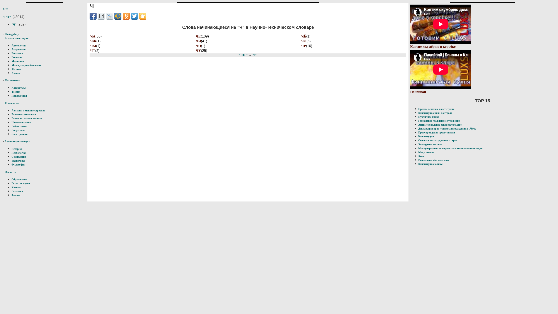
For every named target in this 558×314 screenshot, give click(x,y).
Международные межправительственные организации (450, 148)
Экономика (18, 160)
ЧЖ (93, 41)
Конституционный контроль (435, 112)
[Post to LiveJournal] (109, 16)
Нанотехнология (21, 122)
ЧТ (92, 51)
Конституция (426, 136)
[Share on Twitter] (134, 16)
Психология (19, 152)
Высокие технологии (24, 114)
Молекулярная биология (26, 65)
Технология (12, 103)
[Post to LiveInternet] (101, 16)
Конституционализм (430, 164)
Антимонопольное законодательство (440, 124)
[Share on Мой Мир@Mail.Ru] (117, 16)
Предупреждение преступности (436, 132)
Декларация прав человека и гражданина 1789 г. (447, 128)
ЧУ (198, 51)
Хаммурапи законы (430, 144)
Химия (16, 73)
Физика (16, 69)
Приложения (19, 95)
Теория (16, 91)
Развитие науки (21, 183)
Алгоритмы (19, 87)
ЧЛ (303, 41)
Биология (17, 53)
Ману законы (426, 152)
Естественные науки (17, 38)
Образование (19, 179)
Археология (19, 45)
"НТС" (7, 17)
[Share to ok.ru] (126, 16)
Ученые (16, 187)
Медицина (18, 61)
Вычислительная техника (27, 118)
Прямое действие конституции (436, 109)
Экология (17, 191)
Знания (16, 195)
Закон (421, 156)
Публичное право (428, 116)
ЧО (198, 46)
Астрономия (19, 49)
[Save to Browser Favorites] (142, 16)
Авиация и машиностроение (28, 110)
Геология (17, 57)
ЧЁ (303, 36)
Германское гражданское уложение (439, 120)
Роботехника (19, 126)
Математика (12, 80)
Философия (18, 164)
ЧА (92, 36)
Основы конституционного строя (438, 140)
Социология (19, 156)
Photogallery (12, 34)
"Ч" (14, 24)
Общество (10, 172)
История (17, 148)
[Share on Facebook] (93, 16)
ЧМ (93, 46)
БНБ (5, 9)
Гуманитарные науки (17, 141)
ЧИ (198, 41)
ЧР (303, 46)
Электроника (19, 134)
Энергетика (18, 130)
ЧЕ (198, 36)
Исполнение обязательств (433, 160)
